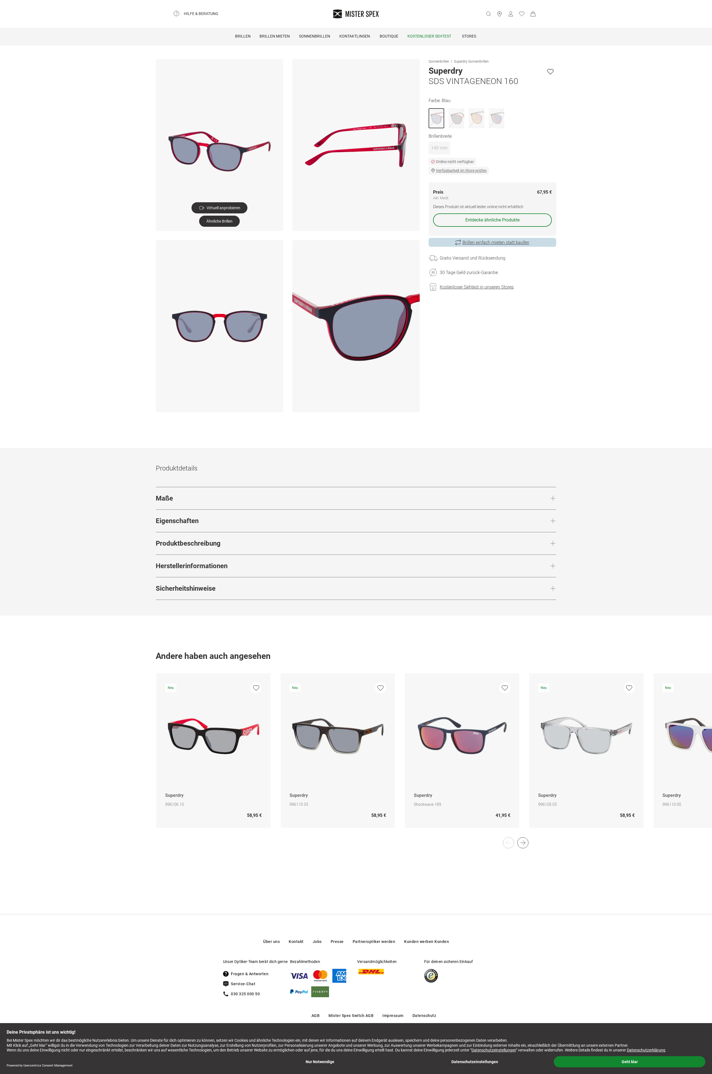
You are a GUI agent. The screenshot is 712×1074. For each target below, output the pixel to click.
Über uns (271, 941)
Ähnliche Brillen (219, 221)
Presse (337, 941)
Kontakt (296, 941)
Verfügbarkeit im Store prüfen (461, 170)
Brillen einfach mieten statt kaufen (496, 242)
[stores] (499, 13)
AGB (316, 1015)
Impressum (393, 1015)
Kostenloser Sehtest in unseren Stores (477, 287)
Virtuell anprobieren (223, 208)
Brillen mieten (274, 36)
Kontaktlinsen (354, 36)
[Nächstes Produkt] (522, 842)
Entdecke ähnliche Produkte (492, 220)
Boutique (389, 36)
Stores (469, 36)
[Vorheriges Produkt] (508, 842)
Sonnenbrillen (314, 36)
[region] (356, 756)
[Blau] (436, 118)
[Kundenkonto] (510, 13)
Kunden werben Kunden (426, 941)
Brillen (243, 36)
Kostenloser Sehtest (429, 36)
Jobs (317, 941)
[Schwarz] (476, 118)
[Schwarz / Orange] (456, 118)
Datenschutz (424, 1015)
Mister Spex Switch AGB (351, 1015)
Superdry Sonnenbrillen (471, 61)
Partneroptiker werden (374, 941)
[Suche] (488, 14)
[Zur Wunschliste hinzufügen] (550, 71)
